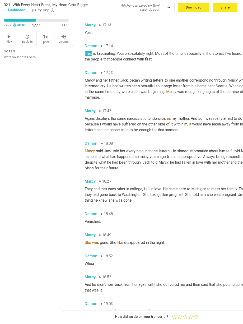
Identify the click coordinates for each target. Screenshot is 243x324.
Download (193, 7)
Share (225, 7)
